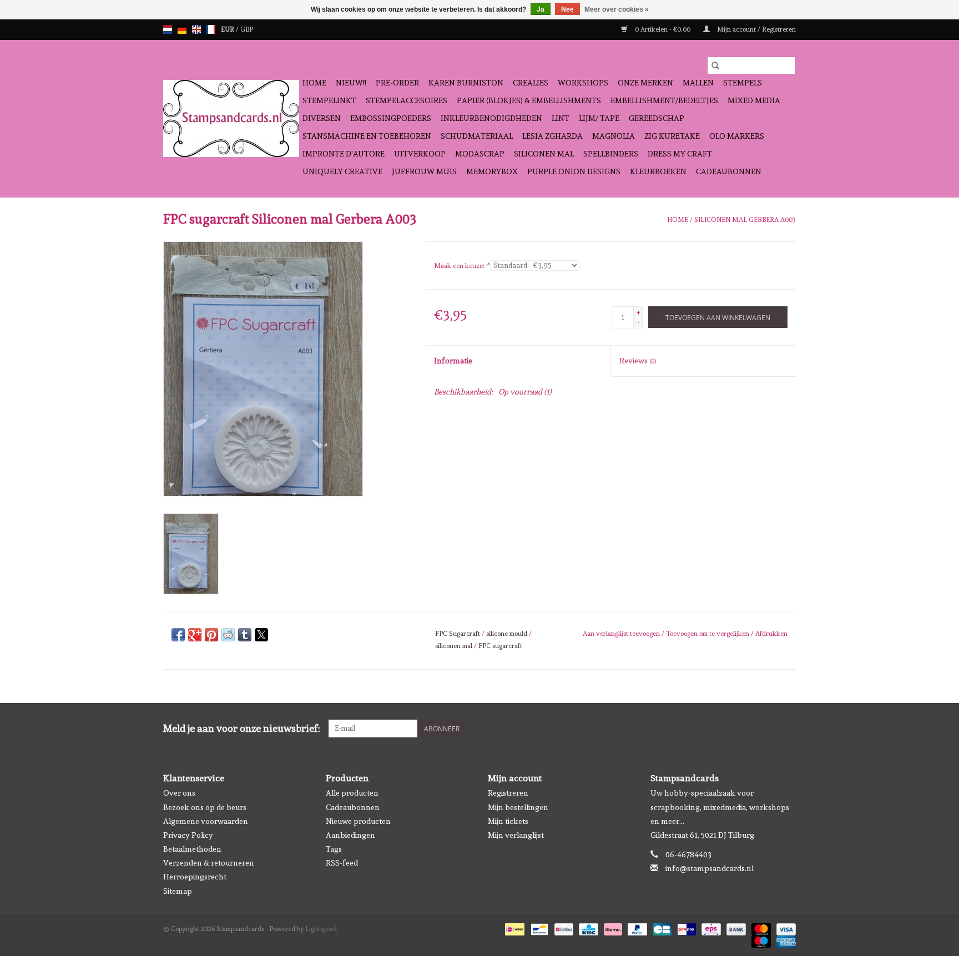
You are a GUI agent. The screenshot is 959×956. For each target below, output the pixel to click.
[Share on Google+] (194, 634)
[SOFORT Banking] (612, 928)
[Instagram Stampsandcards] (787, 728)
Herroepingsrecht (194, 876)
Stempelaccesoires (406, 100)
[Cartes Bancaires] (661, 928)
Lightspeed (321, 929)
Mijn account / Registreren (755, 29)
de (182, 29)
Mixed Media (754, 100)
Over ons (179, 792)
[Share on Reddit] (228, 634)
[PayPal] (636, 928)
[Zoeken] (715, 65)
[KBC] (587, 928)
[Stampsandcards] (231, 118)
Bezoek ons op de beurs (204, 807)
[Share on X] (261, 634)
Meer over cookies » (616, 9)
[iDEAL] (513, 928)
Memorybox (492, 171)
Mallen (698, 82)
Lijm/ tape (599, 118)
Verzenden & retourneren (208, 862)
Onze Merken (645, 82)
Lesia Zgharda (552, 135)
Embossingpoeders (390, 118)
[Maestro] (760, 940)
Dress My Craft (680, 153)
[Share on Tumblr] (244, 634)
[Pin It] (211, 634)
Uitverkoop (420, 153)
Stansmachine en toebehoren (366, 135)
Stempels (742, 82)
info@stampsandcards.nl (709, 868)
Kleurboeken (658, 171)
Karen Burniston (465, 82)
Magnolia (613, 135)
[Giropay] (685, 928)
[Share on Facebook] (178, 634)
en (196, 29)
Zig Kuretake (672, 135)
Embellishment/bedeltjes (664, 100)
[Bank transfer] (735, 928)
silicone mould (506, 634)
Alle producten (352, 792)
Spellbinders (610, 153)
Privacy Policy (188, 835)
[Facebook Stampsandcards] (767, 728)
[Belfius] (563, 928)
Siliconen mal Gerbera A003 (745, 220)
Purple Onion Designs (573, 171)
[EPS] (710, 928)
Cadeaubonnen (728, 171)
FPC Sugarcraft (457, 634)
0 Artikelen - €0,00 (662, 29)
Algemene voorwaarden (205, 821)
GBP (246, 29)
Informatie (453, 360)
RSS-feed (342, 862)
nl (167, 29)
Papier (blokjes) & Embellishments (529, 100)
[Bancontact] (538, 928)
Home (314, 82)
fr (210, 29)
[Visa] (784, 928)
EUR (228, 29)
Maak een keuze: (461, 266)
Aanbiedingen (350, 835)
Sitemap (177, 891)
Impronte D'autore (343, 153)
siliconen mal (453, 646)
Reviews (637, 360)
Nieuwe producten (358, 821)
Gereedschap (656, 118)
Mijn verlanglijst (516, 835)
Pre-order (397, 82)
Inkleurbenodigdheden (491, 118)
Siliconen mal (544, 153)
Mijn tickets (508, 821)
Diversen (321, 118)
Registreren (508, 792)
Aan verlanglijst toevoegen (622, 634)
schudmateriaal (477, 135)
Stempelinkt (329, 100)
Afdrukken (771, 634)
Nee (567, 9)
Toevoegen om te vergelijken (708, 634)
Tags (334, 848)
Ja (540, 9)
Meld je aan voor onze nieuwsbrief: (241, 728)
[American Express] (784, 940)
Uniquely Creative (342, 171)
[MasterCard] (760, 928)
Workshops (583, 82)
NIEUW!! (351, 82)
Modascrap (479, 153)
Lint (560, 118)
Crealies (530, 82)
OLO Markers (736, 135)
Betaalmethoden (192, 848)
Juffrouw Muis (424, 171)
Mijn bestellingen (518, 807)
